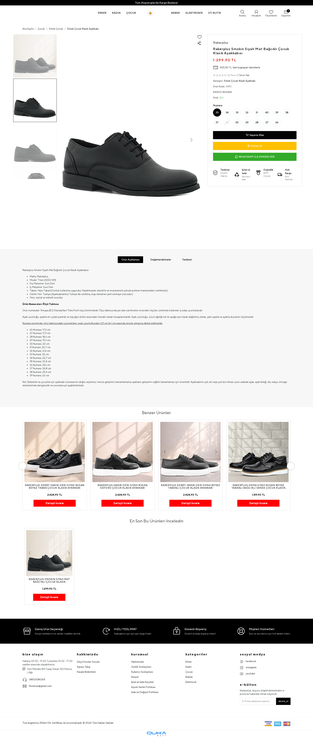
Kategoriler (196, 654)
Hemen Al (256, 145)
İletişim (135, 677)
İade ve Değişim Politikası (144, 692)
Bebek (189, 677)
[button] (102, 12)
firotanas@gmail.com (40, 686)
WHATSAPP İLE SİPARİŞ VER (257, 156)
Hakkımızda (137, 661)
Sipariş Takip (83, 667)
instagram (250, 667)
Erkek (188, 661)
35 (217, 112)
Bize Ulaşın (32, 654)
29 (247, 122)
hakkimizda (87, 654)
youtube (250, 673)
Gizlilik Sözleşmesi (141, 667)
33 (237, 112)
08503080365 (37, 679)
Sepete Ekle (256, 135)
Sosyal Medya (252, 654)
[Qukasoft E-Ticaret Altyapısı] (156, 734)
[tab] (130, 259)
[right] (290, 466)
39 (277, 112)
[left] (22, 466)
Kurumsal (139, 654)
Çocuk (189, 672)
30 (237, 122)
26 (276, 122)
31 (257, 112)
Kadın (188, 667)
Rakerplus (220, 42)
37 (217, 122)
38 (286, 112)
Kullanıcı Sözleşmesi (142, 672)
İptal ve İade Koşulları (142, 682)
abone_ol (283, 701)
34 (227, 112)
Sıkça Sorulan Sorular (88, 661)
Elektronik (191, 682)
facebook (250, 661)
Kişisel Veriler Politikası (143, 687)
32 (247, 112)
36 (227, 122)
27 (267, 122)
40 (267, 112)
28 (256, 122)
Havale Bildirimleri (86, 672)
